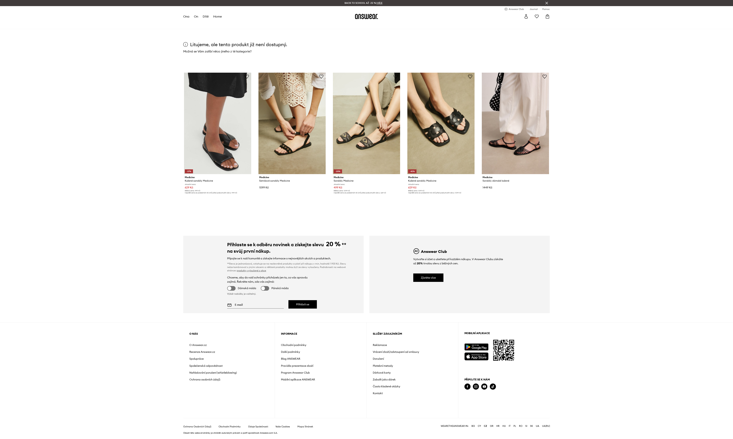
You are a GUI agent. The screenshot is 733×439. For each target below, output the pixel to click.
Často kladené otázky (386, 386)
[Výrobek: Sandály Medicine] (366, 123)
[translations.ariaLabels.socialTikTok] (493, 386)
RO (520, 426)
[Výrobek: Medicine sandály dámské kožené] (515, 123)
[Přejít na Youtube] (484, 386)
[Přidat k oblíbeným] (247, 76)
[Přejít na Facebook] (467, 386)
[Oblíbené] (536, 16)
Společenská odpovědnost (206, 365)
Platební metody (383, 365)
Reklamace (380, 345)
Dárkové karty (382, 372)
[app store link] (476, 355)
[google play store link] (476, 347)
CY (479, 426)
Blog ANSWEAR (290, 358)
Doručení (378, 358)
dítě (206, 16)
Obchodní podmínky (293, 345)
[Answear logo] (366, 16)
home (217, 16)
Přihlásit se (302, 304)
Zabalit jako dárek (384, 379)
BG (473, 426)
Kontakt (378, 393)
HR (498, 426)
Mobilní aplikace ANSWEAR (298, 379)
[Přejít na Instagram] (476, 386)
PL (514, 426)
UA (537, 426)
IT (510, 426)
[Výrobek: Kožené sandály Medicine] (217, 123)
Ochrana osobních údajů (204, 379)
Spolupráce (196, 358)
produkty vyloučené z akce (251, 270)
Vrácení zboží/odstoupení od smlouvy (396, 352)
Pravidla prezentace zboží (297, 365)
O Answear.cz (198, 345)
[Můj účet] (526, 16)
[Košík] (547, 16)
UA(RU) (546, 426)
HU (504, 426)
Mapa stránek (305, 426)
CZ (485, 426)
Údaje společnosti (258, 426)
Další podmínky (290, 352)
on (196, 16)
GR (491, 426)
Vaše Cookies (282, 426)
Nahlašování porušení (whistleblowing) (213, 372)
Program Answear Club (295, 372)
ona (186, 16)
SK (531, 426)
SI (526, 426)
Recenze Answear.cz (202, 352)
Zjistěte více (428, 277)
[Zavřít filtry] (547, 3)
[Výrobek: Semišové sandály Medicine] (292, 123)
